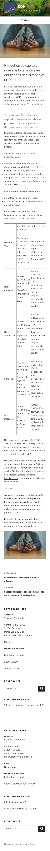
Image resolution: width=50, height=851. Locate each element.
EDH (22, 7)
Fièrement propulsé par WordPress (19, 844)
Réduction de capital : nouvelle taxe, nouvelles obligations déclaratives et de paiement (23, 522)
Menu (26, 20)
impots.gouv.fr (11, 478)
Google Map (10, 767)
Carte (7, 642)
